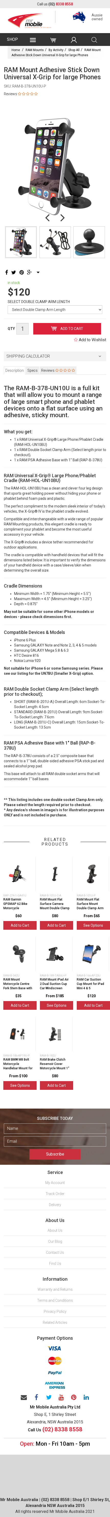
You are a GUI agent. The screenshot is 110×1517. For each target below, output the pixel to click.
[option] (55, 166)
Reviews (48, 370)
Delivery (55, 1205)
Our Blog (55, 1241)
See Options (93, 925)
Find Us (55, 1263)
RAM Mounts (35, 50)
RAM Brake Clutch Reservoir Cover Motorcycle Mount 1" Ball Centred (54, 1066)
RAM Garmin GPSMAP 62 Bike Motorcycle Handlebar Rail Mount (15, 908)
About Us (55, 1230)
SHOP (12, 39)
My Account (55, 1183)
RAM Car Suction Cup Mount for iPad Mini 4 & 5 (90, 984)
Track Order (55, 1194)
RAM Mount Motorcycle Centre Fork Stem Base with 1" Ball (17, 986)
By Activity (56, 50)
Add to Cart (71, 329)
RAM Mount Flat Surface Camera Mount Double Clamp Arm (55, 906)
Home (16, 50)
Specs (32, 370)
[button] (55, 356)
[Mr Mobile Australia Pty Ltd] (29, 19)
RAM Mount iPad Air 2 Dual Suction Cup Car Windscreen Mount (54, 986)
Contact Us (55, 1252)
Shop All (74, 50)
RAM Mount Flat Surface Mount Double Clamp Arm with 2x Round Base (91, 906)
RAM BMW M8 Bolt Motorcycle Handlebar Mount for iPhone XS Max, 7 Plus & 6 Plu (17, 1068)
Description (14, 370)
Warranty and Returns (55, 1289)
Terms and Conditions (55, 1300)
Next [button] (62, 217)
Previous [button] (47, 217)
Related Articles (55, 1322)
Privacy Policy (55, 1311)
